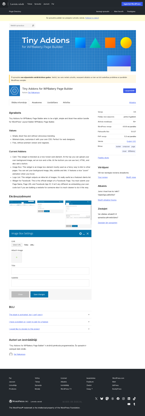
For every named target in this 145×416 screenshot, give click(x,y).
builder (118, 146)
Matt (114, 382)
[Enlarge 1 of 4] (32, 203)
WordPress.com (118, 378)
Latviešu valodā (36, 401)
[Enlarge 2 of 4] (60, 203)
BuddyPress (116, 389)
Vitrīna (37, 378)
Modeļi (37, 389)
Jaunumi (12, 382)
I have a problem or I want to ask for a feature (28, 322)
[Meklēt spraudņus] (33, 25)
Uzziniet (64, 378)
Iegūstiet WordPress (132, 4)
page (133, 146)
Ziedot (89, 385)
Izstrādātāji (65, 385)
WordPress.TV (66, 389)
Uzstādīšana (52, 102)
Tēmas (37, 382)
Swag (90, 389)
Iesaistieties (91, 378)
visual (124, 151)
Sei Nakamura (34, 92)
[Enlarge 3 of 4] (88, 203)
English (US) (131, 141)
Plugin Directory (15, 11)
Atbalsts (132, 102)
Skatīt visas (131, 177)
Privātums (12, 389)
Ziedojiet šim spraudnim (107, 223)
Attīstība (66, 102)
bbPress (115, 385)
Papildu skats (103, 158)
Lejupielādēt (129, 91)
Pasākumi (90, 382)
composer (126, 146)
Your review (103, 177)
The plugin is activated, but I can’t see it (25, 315)
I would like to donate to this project (24, 329)
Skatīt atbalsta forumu (107, 200)
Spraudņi (38, 385)
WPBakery (131, 151)
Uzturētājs (13, 385)
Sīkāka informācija (19, 102)
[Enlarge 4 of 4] (88, 233)
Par (10, 378)
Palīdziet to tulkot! (92, 18)
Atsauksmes (37, 102)
